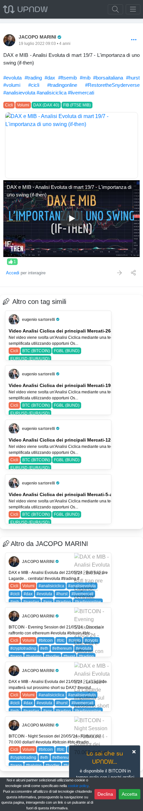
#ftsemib (67, 77)
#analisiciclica (52, 92)
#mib (85, 77)
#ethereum (62, 648)
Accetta (129, 794)
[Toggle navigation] (133, 9)
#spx (47, 602)
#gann (16, 656)
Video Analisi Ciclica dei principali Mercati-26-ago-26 (68, 331)
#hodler (53, 656)
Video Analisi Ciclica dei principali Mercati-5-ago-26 (67, 494)
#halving (34, 656)
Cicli (9, 105)
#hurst (133, 77)
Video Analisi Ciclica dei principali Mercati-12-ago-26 (68, 440)
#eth (44, 648)
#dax (50, 77)
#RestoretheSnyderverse (112, 85)
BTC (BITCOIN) (36, 350)
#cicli (33, 85)
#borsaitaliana (108, 77)
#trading (33, 77)
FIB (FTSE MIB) (77, 105)
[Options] (134, 40)
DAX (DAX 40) (46, 105)
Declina (105, 794)
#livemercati (81, 92)
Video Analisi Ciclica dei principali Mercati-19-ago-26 (68, 385)
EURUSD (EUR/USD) (30, 358)
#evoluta (12, 77)
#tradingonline (62, 85)
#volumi (11, 85)
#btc (61, 640)
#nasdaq (31, 602)
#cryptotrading (23, 648)
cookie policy (78, 786)
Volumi (23, 105)
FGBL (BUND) (66, 350)
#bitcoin (46, 640)
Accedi (12, 272)
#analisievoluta (19, 92)
